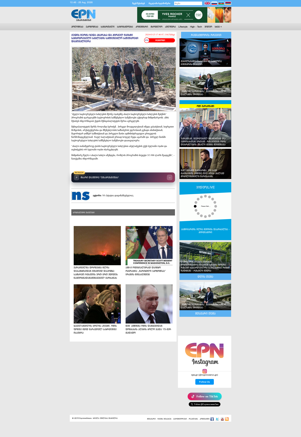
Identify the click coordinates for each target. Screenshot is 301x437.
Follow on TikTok (207, 396)
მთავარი (151, 419)
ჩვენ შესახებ (138, 3)
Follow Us (204, 382)
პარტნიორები (180, 419)
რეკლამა (193, 419)
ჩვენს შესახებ (164, 419)
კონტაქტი (204, 419)
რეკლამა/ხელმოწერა (159, 3)
